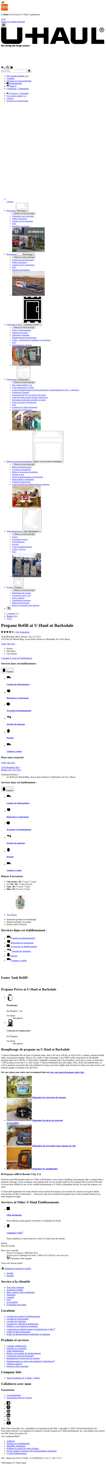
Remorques (22, 211)
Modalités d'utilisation (16, 1446)
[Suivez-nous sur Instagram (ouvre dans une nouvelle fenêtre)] (8, 1408)
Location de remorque (16, 1321)
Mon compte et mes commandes (21, 1292)
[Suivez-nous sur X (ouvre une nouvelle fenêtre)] (8, 1420)
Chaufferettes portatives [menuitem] (21, 600)
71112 (9, 618)
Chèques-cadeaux (14, 1364)
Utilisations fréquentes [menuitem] (20, 335)
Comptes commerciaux (17, 1346)
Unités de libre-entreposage (18, 1332)
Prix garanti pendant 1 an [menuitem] (17, 76)
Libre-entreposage (14, 1215)
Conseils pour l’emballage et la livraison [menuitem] (31, 340)
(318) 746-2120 (8, 644)
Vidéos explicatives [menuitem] (19, 219)
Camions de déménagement (18, 684)
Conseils (10, 1297)
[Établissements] (11, 68)
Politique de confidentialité (18, 1443)
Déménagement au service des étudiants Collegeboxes (31, 1361)
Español (10, 1276)
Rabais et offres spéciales (17, 1366)
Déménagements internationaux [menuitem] (24, 337)
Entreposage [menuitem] (12, 379)
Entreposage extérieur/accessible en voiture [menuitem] (29, 400)
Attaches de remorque (16, 724)
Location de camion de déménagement (23, 1316)
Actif (3, 19)
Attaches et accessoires (16, 1348)
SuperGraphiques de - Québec (23, 1378)
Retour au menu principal (24, 213)
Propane (18, 587)
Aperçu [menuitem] (15, 537)
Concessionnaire (14, 1395)
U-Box (32, 324)
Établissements (17, 1453)
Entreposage (23, 379)
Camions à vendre (14, 751)
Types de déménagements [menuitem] (22, 547)
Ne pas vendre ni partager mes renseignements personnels (32, 1451)
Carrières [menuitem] (10, 78)
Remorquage (12, 254)
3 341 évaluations (21, 632)
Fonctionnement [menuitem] (18, 542)
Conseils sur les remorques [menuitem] (22, 221)
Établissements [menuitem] (15, 83)
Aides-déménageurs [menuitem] (14, 531)
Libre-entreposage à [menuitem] (23, 387)
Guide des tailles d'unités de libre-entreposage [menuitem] (30, 397)
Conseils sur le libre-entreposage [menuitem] (24, 407)
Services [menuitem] (15, 544)
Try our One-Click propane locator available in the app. (25, 983)
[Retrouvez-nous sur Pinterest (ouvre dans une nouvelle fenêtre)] (8, 1412)
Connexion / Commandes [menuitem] (18, 88)
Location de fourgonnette (18, 1319)
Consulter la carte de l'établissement (16, 658)
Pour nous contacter (15, 1287)
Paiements (11, 1295)
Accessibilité (12, 1302)
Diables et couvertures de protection (22, 1326)
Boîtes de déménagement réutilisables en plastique (28, 1334)
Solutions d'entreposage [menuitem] (21, 482)
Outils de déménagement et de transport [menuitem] (27, 477)
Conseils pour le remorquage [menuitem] (23, 265)
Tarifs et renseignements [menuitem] (21, 330)
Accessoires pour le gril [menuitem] (21, 595)
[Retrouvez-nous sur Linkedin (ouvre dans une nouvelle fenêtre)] (8, 1416)
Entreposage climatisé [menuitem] (20, 392)
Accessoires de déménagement (19, 710)
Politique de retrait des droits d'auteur (23, 1448)
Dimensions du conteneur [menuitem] (22, 345)
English (10, 1273)
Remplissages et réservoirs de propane (23, 1358)
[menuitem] (58, 260)
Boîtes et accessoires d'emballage (48, 461)
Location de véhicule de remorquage (22, 1324)
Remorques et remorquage (18, 698)
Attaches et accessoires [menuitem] (21, 226)
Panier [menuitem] (12, 86)
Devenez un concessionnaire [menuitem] (19, 81)
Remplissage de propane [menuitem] (21, 593)
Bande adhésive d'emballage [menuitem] (23, 479)
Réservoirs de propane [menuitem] (20, 603)
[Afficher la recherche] (7, 67)
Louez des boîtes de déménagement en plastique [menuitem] (30, 484)
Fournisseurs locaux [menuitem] (20, 539)
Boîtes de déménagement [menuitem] (21, 467)
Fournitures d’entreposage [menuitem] (22, 410)
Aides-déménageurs (31, 531)
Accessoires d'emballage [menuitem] (21, 469)
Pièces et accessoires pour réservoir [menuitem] (25, 605)
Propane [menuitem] (10, 587)
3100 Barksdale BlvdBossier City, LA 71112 (11, 768)
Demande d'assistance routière (17, 1268)
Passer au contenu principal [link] (13, 21)
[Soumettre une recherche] (29, 71)
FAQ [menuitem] (14, 224)
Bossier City (12, 616)
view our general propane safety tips (67, 1072)
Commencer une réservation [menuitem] (23, 216)
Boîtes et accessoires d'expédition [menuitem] (25, 472)
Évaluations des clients (16, 1305)
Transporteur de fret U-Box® (19, 1398)
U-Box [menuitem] (14, 324)
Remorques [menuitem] (11, 210)
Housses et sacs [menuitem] (18, 474)
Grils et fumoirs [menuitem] (18, 598)
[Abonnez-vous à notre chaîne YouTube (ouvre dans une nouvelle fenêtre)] (9, 1424)
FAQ (9, 1300)
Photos (12, 653)
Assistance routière (15, 1290)
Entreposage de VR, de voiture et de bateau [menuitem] (29, 395)
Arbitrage (11, 1441)
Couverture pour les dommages (20, 1356)
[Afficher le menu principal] (3, 25)
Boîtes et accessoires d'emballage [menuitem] (20, 461)
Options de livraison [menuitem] (20, 333)
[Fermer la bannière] (3, 2)
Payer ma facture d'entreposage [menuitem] (24, 402)
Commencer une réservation (23, 260)
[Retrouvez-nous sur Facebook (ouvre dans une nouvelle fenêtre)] (8, 1404)
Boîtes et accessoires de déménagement (24, 1353)
